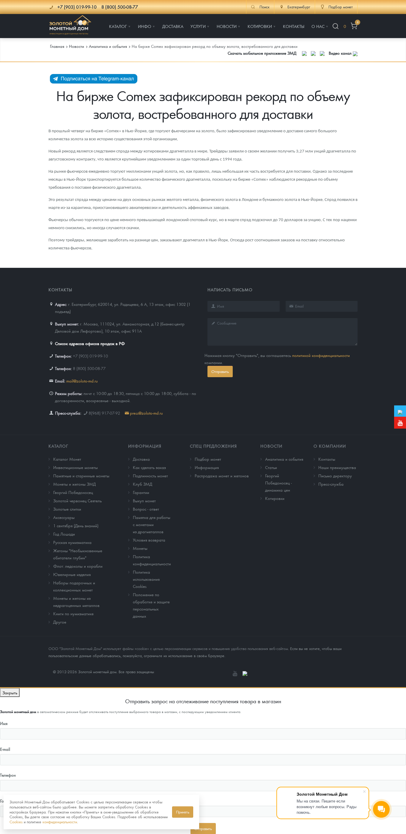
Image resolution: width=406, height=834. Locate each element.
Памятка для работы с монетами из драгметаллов (151, 524)
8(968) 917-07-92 (104, 413)
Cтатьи (271, 467)
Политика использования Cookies (146, 579)
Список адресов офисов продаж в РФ (90, 343)
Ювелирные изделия (72, 574)
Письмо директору (335, 475)
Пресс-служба (331, 484)
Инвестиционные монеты (75, 467)
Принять (182, 811)
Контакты (326, 459)
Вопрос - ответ (146, 509)
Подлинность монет (150, 475)
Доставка (141, 459)
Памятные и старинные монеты (81, 475)
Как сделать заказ (149, 467)
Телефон (8, 775)
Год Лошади (64, 533)
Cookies (16, 821)
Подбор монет (208, 459)
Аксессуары (64, 517)
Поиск (264, 7)
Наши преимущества (337, 467)
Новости (271, 446)
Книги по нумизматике (73, 613)
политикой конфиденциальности (321, 355)
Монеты (140, 548)
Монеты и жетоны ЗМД (74, 484)
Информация (144, 446)
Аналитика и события (284, 459)
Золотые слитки (67, 509)
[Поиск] (335, 26)
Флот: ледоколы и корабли (78, 566)
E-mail (5, 749)
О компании (330, 446)
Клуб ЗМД (142, 484)
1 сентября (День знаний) (75, 525)
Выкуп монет (144, 500)
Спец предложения (213, 446)
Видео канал (341, 53)
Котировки (274, 498)
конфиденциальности (60, 821)
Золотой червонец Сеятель (77, 500)
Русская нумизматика (72, 542)
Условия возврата (149, 539)
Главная (57, 46)
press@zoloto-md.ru (146, 413)
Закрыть (9, 692)
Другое (59, 621)
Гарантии (141, 492)
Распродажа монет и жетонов (222, 475)
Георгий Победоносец (73, 492)
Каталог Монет (67, 459)
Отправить (220, 371)
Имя (3, 723)
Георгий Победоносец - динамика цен (278, 482)
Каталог (58, 446)
